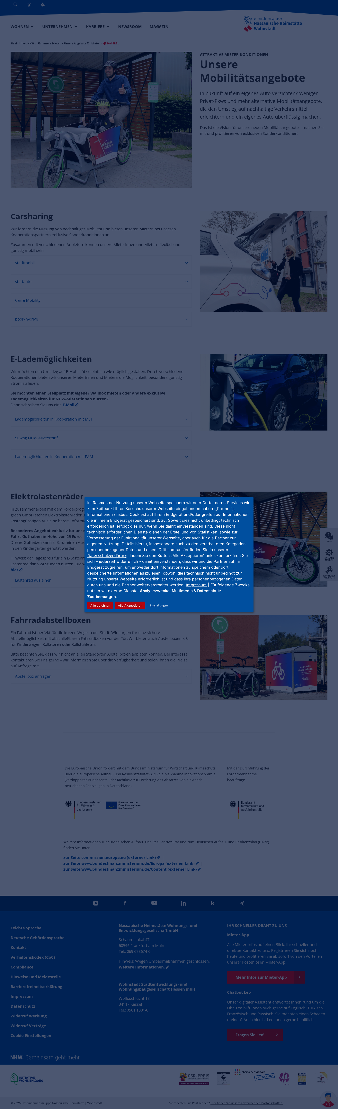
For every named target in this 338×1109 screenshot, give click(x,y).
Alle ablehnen (100, 605)
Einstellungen (159, 605)
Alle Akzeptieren (130, 605)
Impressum (196, 584)
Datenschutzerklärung (107, 555)
